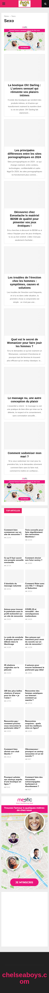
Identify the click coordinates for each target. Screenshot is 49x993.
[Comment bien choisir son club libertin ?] (14, 741)
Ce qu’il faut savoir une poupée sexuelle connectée (14, 560)
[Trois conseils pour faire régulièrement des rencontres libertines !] (35, 522)
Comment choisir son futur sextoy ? (33, 559)
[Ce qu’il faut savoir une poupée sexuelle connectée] (14, 550)
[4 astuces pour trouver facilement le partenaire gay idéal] (35, 658)
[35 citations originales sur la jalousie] (14, 658)
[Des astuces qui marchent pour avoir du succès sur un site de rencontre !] (35, 630)
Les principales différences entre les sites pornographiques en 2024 (24, 154)
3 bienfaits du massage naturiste (12, 584)
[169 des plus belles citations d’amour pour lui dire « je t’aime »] (14, 683)
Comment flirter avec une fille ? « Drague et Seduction (34, 585)
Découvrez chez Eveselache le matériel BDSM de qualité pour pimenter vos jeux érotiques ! (24, 219)
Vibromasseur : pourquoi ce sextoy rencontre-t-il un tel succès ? (34, 752)
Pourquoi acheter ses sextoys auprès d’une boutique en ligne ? (13, 780)
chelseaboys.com (24, 978)
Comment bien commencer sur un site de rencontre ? (13, 532)
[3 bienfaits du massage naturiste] (14, 576)
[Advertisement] (24, 919)
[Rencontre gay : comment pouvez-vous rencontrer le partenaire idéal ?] (14, 713)
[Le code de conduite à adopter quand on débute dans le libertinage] (14, 630)
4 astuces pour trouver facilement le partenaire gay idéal (34, 667)
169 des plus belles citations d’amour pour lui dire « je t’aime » (13, 694)
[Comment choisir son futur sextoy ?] (35, 550)
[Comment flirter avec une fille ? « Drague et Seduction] (35, 576)
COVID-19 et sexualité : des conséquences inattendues (32, 612)
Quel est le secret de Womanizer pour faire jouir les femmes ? (24, 343)
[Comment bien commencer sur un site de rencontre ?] (14, 522)
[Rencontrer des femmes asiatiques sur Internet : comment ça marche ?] (35, 683)
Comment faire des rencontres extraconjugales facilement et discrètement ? (34, 781)
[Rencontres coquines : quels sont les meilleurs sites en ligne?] (35, 713)
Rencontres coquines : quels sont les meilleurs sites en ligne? (33, 724)
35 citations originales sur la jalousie (11, 667)
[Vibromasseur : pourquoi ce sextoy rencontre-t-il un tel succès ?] (35, 741)
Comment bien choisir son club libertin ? (11, 751)
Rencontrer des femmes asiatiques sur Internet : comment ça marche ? (34, 695)
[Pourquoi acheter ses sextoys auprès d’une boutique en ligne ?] (14, 769)
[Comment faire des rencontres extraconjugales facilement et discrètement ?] (35, 769)
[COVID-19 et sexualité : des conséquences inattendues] (35, 602)
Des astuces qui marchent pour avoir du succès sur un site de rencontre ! (34, 640)
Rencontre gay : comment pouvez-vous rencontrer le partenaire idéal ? (12, 724)
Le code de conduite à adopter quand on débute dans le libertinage (13, 640)
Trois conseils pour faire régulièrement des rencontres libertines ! (34, 533)
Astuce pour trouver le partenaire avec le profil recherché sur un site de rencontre (13, 612)
